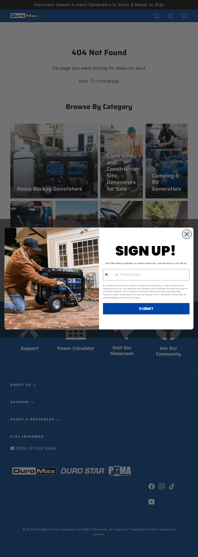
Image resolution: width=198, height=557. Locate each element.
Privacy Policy (126, 298)
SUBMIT (146, 308)
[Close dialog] (187, 234)
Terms (137, 298)
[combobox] (111, 274)
